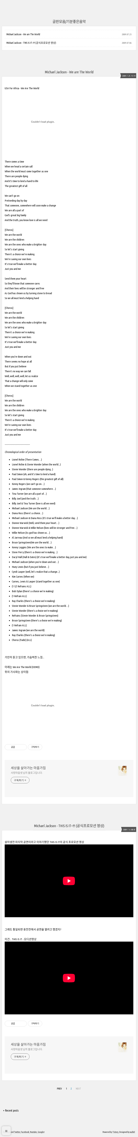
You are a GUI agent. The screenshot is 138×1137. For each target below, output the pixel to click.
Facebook (25, 1132)
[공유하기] (18, 747)
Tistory (115, 1132)
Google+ (41, 1132)
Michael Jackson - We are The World (23, 34)
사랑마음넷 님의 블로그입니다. (26, 772)
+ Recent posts (11, 1110)
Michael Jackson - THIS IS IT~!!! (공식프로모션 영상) (31, 42)
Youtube (33, 1132)
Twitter (17, 1132)
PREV (59, 1088)
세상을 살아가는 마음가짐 (28, 768)
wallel (132, 1132)
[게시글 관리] (22, 747)
